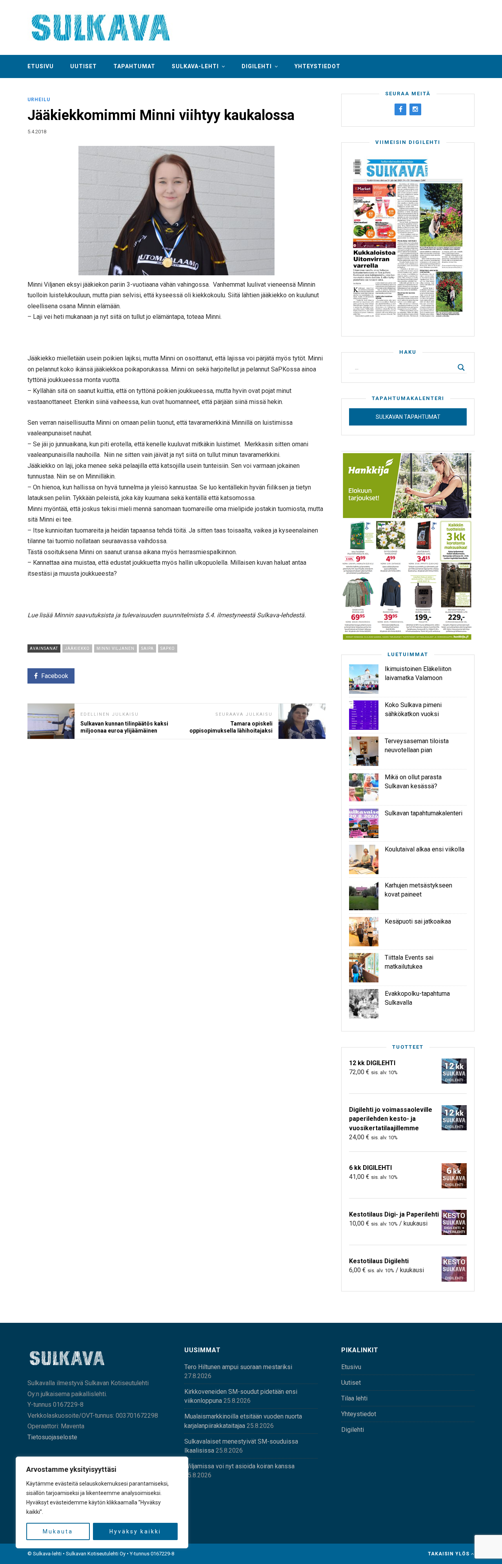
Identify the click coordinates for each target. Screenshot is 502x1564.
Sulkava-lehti (195, 66)
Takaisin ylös (449, 1554)
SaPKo (167, 648)
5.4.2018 (36, 132)
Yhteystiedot (317, 66)
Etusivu (40, 66)
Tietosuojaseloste (52, 1437)
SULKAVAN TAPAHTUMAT (408, 417)
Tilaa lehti (354, 1398)
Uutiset (83, 66)
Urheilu (38, 99)
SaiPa (147, 648)
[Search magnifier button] (461, 367)
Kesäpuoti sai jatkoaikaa (418, 921)
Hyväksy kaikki (135, 1531)
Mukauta (58, 1531)
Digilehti (257, 66)
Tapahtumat (134, 66)
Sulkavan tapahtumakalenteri (423, 813)
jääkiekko (77, 648)
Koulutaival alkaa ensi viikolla (424, 849)
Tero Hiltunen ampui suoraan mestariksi (238, 1367)
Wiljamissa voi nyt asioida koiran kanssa (239, 1466)
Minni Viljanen (115, 648)
